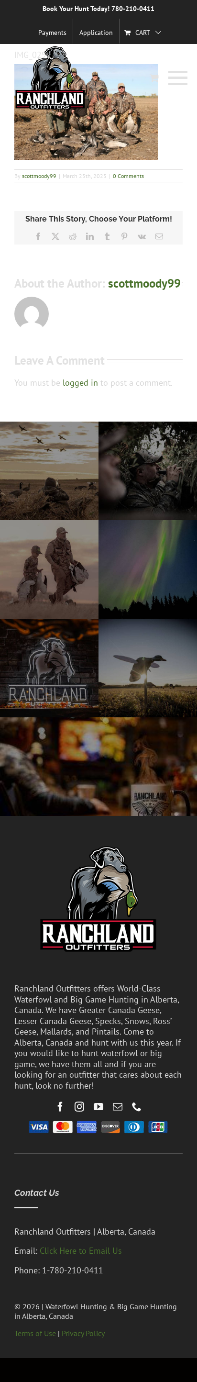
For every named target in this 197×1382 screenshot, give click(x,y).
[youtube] (98, 1107)
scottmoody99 (39, 175)
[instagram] (79, 1107)
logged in (80, 382)
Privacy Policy (83, 1333)
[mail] (117, 1107)
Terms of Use (35, 1333)
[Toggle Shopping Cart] (154, 78)
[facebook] (60, 1107)
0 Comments (128, 175)
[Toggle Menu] (175, 78)
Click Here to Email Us (81, 1250)
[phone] (137, 1107)
